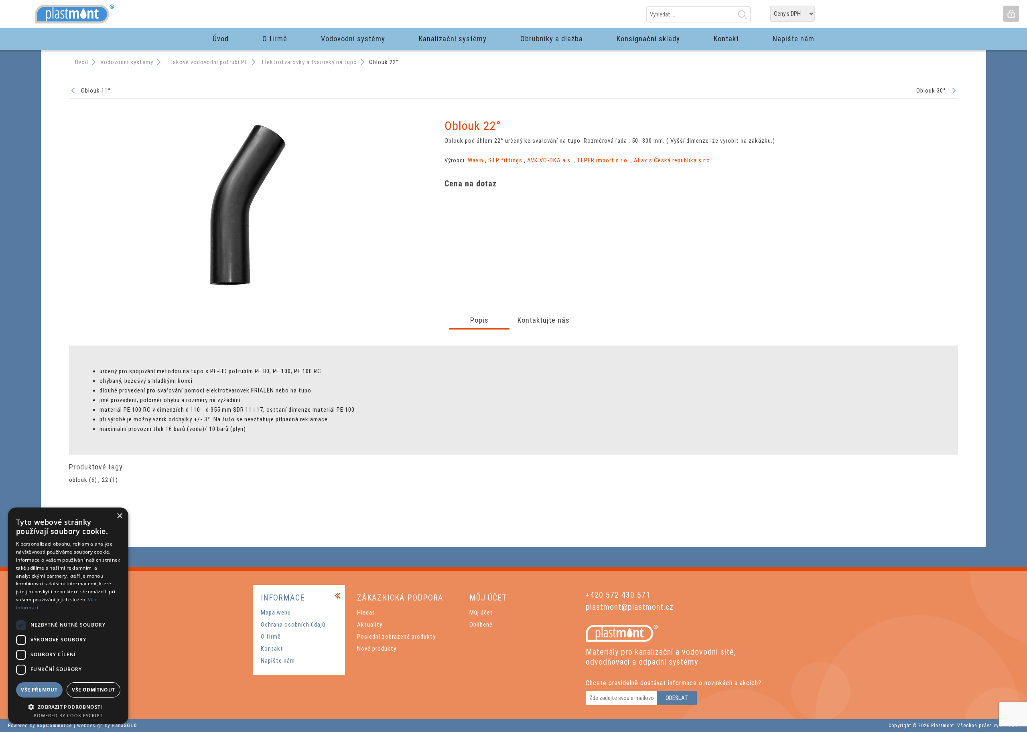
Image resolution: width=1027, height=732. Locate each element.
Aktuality (369, 624)
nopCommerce (54, 725)
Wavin (475, 160)
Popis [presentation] (479, 320)
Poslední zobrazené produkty (396, 636)
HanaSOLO (124, 725)
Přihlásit (1011, 14)
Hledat (742, 14)
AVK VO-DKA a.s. (549, 160)
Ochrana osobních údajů (293, 624)
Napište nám (278, 660)
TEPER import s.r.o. (603, 160)
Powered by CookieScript (68, 715)
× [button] (119, 516)
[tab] (479, 321)
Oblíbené (481, 624)
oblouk (78, 479)
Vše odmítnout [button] (93, 689)
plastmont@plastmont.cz (630, 607)
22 (105, 479)
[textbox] (698, 14)
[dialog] (68, 616)
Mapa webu (276, 612)
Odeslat (677, 698)
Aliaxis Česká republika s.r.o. (673, 160)
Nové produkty (376, 648)
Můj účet (481, 612)
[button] (68, 706)
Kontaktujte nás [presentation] (544, 320)
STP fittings (505, 160)
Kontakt (272, 648)
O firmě (271, 636)
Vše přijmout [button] (39, 689)
